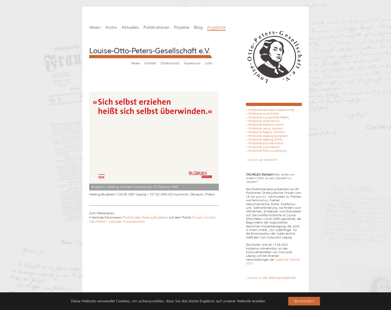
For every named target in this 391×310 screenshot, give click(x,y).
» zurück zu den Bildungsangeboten (271, 277)
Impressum (192, 63)
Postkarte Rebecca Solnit (266, 124)
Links (208, 63)
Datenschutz (170, 63)
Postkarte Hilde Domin (264, 121)
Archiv (111, 27)
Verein (95, 27)
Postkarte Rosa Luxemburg (267, 150)
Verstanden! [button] (304, 301)
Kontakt (150, 63)
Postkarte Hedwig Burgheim (268, 136)
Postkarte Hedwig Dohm (265, 139)
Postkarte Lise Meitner (264, 147)
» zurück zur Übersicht (261, 159)
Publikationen (156, 27)
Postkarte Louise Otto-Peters (268, 117)
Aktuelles (130, 27)
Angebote (216, 27)
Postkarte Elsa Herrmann (266, 143)
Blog (198, 27)
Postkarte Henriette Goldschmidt (271, 110)
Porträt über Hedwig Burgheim (145, 217)
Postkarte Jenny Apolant (265, 128)
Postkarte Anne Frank (263, 113)
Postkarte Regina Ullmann (266, 132)
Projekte (181, 27)
